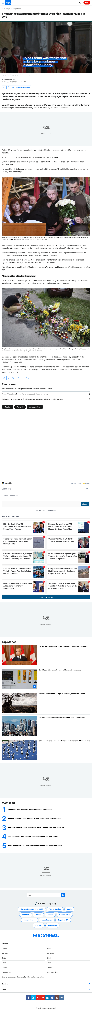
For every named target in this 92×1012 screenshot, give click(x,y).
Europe (8, 8)
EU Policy (50, 953)
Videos (49, 967)
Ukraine (8, 407)
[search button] (63, 895)
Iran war (38, 925)
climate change (29, 920)
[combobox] (46, 895)
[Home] (2, 8)
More (4, 990)
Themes (5, 944)
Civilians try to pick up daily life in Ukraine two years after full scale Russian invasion (32, 399)
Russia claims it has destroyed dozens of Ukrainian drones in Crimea (27, 389)
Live (86, 3)
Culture (4, 967)
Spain (69, 909)
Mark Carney (47, 920)
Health (4, 963)
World (49, 949)
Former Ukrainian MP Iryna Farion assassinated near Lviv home (25, 394)
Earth (4, 958)
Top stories (9, 642)
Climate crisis (64, 915)
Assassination (34, 407)
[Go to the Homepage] (8, 2)
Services (5, 984)
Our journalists (52, 972)
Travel (49, 963)
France (50, 915)
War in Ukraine (55, 909)
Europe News (16, 8)
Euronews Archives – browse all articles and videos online (23, 977)
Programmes (6, 972)
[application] (46, 47)
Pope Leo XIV (63, 920)
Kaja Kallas (52, 925)
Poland (38, 915)
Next (49, 958)
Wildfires (25, 915)
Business (5, 953)
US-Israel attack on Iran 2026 (32, 909)
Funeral (20, 407)
